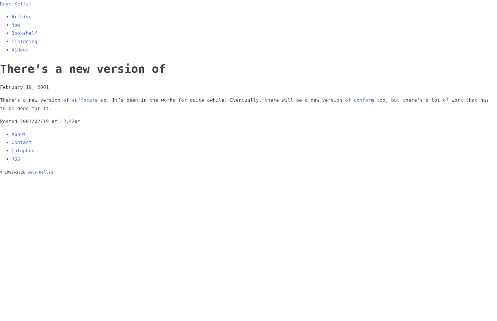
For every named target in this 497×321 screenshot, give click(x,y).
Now (16, 25)
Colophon (23, 150)
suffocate (85, 100)
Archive (22, 17)
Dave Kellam (16, 4)
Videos (20, 50)
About (19, 134)
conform (364, 100)
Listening (24, 41)
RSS (16, 159)
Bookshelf (24, 33)
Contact (22, 142)
